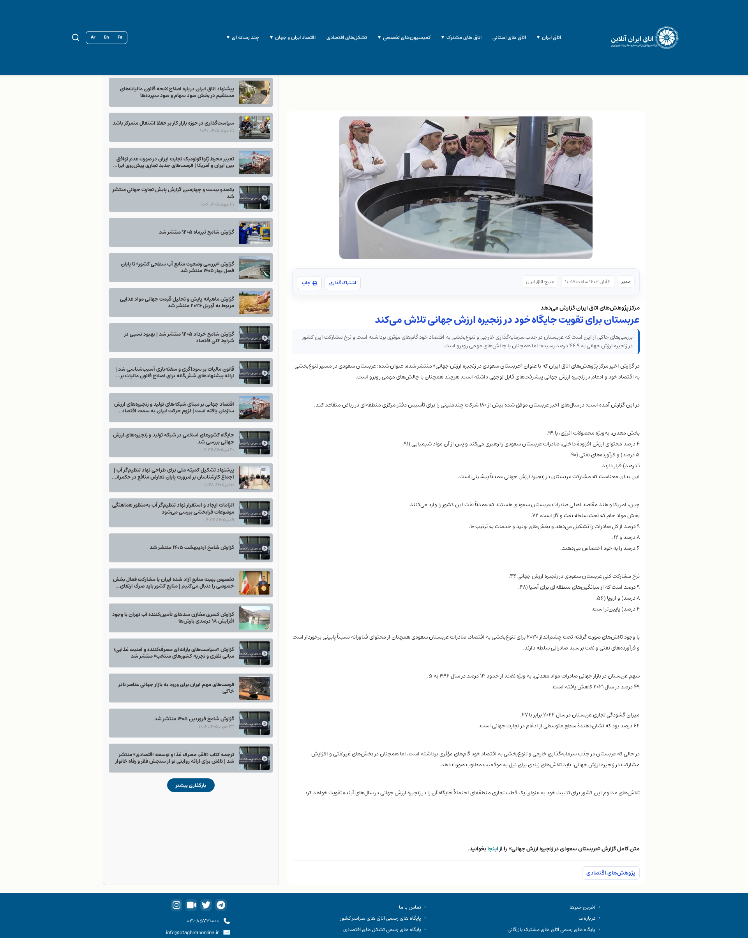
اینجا (492, 849)
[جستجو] (75, 37)
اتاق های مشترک (464, 37)
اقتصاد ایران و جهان (295, 37)
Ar (93, 37)
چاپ (306, 283)
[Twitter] (206, 905)
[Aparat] (191, 905)
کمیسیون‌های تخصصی (406, 37)
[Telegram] (221, 905)
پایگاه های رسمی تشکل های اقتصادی (382, 929)
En (106, 37)
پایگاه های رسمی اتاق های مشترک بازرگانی (551, 929)
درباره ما (587, 918)
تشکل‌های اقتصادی (346, 37)
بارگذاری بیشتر (191, 785)
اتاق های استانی (509, 37)
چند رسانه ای (245, 37)
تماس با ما (410, 907)
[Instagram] (176, 905)
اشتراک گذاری (342, 283)
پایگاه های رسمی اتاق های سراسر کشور (380, 918)
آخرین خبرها (582, 907)
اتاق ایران (551, 37)
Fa (120, 37)
